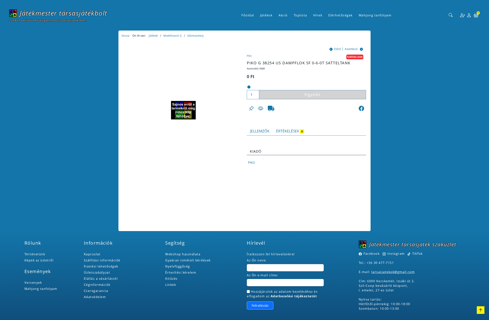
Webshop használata (182, 254)
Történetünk (34, 254)
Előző (337, 49)
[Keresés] (451, 15)
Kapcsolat (92, 254)
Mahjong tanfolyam (40, 289)
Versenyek (33, 283)
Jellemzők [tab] (260, 131)
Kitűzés (171, 278)
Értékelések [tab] (289, 131)
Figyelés (312, 94)
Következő (351, 49)
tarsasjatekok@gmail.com (393, 272)
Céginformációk (97, 285)
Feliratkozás (260, 305)
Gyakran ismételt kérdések (188, 260)
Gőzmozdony (195, 35)
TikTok (417, 253)
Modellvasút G (172, 35)
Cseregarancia (96, 291)
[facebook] (361, 108)
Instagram (396, 253)
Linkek (170, 285)
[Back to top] (480, 310)
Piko (249, 55)
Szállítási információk (102, 260)
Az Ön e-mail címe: (262, 275)
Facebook (372, 253)
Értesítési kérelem (180, 272)
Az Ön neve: (257, 260)
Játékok (153, 35)
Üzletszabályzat (97, 272)
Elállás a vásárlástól (101, 278)
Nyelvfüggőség (177, 266)
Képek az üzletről (39, 260)
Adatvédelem (95, 297)
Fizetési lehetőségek (101, 266)
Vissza (125, 35)
